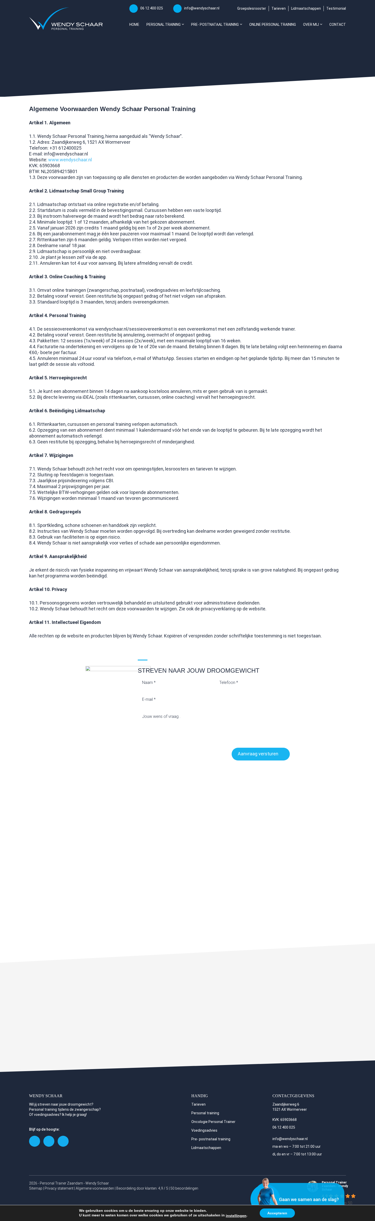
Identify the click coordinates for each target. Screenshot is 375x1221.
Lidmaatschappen (306, 8)
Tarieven (278, 8)
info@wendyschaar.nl (201, 8)
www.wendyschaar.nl (70, 159)
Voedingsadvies (204, 1130)
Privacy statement (59, 1188)
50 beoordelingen (184, 1188)
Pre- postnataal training (210, 1139)
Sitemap (35, 1188)
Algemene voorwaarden (95, 1188)
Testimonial (336, 8)
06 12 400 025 (151, 8)
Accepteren (277, 1213)
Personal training (205, 1113)
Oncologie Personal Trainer (213, 1122)
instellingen (236, 1216)
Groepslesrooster (251, 8)
